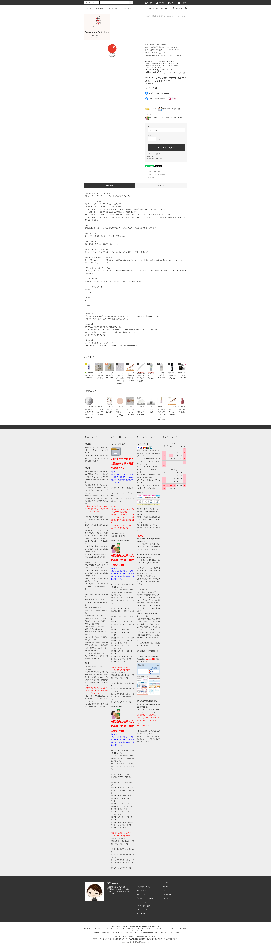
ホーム (86, 8)
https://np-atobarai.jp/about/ (149, 656)
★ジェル (152, 44)
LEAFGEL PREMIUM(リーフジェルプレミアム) (157, 52)
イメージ (161, 185)
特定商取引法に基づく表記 (154, 158)
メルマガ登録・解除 (157, 8)
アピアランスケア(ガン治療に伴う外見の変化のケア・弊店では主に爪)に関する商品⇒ (121, 939)
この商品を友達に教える (155, 171)
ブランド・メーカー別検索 (156, 50)
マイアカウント (167, 883)
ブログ (169, 8)
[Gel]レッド (175, 47)
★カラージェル (167, 46)
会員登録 (161, 3)
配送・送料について (143, 890)
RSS (138, 913)
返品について (151, 156)
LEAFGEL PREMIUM (161, 44)
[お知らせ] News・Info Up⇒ (159, 93)
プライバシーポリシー (144, 902)
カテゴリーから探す (97, 8)
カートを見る (166, 894)
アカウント (150, 3)
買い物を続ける (152, 177)
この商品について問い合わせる (156, 174)
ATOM (143, 913)
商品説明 (109, 185)
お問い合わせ (178, 8)
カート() (183, 3)
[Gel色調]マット (176, 49)
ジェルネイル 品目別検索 (156, 46)
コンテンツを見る (126, 8)
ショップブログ (142, 910)
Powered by (125, 942)
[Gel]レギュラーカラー (175, 55)
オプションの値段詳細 (153, 154)
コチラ (117, 702)
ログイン (171, 3)
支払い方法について (143, 887)
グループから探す (112, 8)
